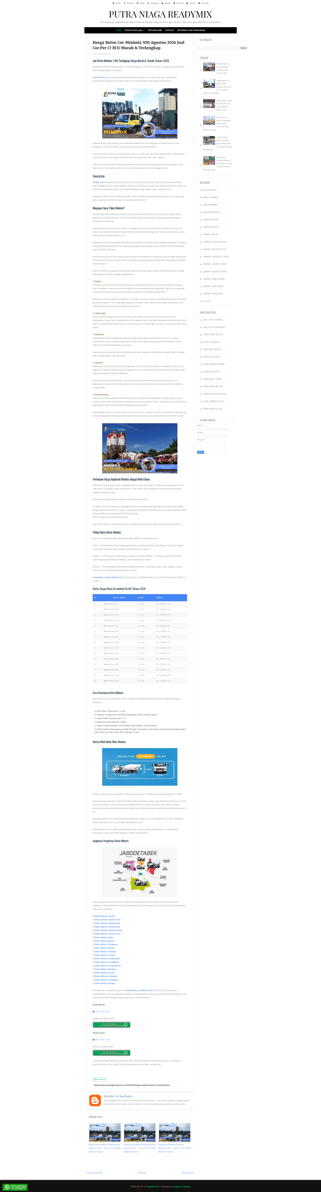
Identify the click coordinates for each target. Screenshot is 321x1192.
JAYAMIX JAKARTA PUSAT (215, 249)
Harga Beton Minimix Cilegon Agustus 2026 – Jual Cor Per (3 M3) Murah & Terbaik (174, 1148)
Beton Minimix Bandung (105, 969)
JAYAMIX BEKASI (210, 219)
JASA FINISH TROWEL (213, 320)
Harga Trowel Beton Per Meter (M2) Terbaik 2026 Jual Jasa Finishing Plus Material (217, 143)
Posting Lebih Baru (94, 1173)
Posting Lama (187, 1173)
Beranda (142, 1173)
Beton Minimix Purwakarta (106, 980)
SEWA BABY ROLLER (212, 349)
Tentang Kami (154, 30)
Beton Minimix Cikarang (105, 951)
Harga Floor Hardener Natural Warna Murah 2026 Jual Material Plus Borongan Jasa (217, 163)
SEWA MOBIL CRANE (212, 379)
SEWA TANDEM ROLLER (213, 401)
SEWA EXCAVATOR (211, 372)
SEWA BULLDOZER (211, 357)
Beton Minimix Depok (104, 941)
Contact (169, 30)
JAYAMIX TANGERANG (213, 294)
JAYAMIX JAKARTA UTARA (215, 271)
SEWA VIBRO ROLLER (212, 409)
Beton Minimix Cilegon (105, 955)
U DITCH (206, 301)
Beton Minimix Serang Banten (108, 966)
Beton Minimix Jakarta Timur (107, 934)
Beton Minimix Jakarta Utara (107, 927)
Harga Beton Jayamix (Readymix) (107, 577)
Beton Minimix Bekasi (104, 948)
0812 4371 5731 (102, 1011)
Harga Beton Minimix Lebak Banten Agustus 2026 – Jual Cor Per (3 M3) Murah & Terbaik (105, 1148)
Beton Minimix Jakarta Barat (107, 923)
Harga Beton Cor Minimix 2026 (139, 990)
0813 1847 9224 (102, 1040)
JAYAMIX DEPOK (210, 234)
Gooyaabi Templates (181, 1187)
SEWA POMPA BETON (213, 386)
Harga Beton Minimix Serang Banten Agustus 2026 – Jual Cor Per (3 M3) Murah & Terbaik (140, 1148)
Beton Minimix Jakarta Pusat (108, 919)
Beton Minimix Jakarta (105, 916)
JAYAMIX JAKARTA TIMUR (214, 264)
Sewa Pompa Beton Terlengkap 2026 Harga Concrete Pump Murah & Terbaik (216, 123)
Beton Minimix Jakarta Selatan (108, 930)
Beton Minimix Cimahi (104, 973)
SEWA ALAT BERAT (211, 342)
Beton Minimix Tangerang (106, 944)
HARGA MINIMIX (210, 205)
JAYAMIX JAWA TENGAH (214, 279)
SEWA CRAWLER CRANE (214, 364)
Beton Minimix (99, 77)
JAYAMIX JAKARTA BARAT (215, 242)
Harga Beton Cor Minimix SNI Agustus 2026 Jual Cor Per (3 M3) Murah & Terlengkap (217, 87)
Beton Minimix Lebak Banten (107, 958)
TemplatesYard (152, 1187)
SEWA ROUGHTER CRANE (214, 394)
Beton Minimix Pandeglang (107, 962)
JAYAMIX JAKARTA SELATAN (216, 257)
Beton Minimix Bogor (104, 937)
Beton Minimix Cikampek (106, 976)
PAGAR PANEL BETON (213, 334)
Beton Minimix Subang (105, 983)
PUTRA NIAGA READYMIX (160, 14)
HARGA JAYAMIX (210, 197)
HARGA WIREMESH (211, 212)
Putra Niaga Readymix (123, 1096)
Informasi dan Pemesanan (191, 30)
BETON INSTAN (210, 190)
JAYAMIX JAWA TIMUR (213, 286)
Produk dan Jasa (134, 30)
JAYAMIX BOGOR (210, 227)
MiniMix (96, 182)
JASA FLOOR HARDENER (214, 327)
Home (119, 30)
